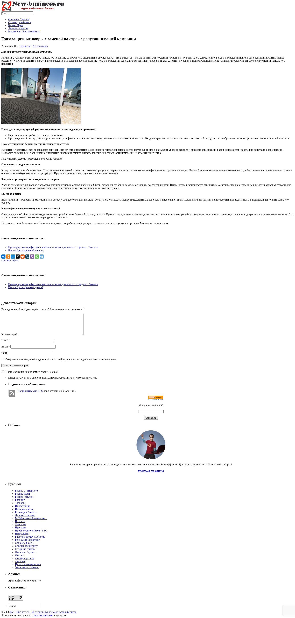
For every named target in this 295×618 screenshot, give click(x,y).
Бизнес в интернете (26, 490)
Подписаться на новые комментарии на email (31, 371)
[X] (18, 256)
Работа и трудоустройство (30, 536)
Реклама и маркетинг (27, 539)
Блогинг (20, 499)
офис (15, 260)
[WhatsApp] (37, 256)
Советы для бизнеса (19, 22)
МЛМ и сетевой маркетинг (31, 518)
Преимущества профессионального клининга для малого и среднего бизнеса (53, 247)
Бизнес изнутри (24, 496)
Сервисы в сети (24, 542)
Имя (4, 340)
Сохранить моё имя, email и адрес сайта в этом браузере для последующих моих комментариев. (61, 359)
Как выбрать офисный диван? (25, 250)
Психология (22, 533)
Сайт (4, 352)
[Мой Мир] (13, 256)
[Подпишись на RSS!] (155, 399)
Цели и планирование (28, 564)
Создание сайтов (25, 549)
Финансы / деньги (18, 19)
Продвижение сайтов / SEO (31, 530)
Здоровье (20, 502)
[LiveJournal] (27, 256)
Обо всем (25, 46)
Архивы (13, 580)
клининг (6, 260)
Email (5, 346)
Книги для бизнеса (26, 512)
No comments (40, 46)
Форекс (19, 555)
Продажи (20, 527)
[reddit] (22, 256)
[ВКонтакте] (3, 256)
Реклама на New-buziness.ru (24, 31)
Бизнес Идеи (15, 25)
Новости (20, 521)
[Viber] (32, 256)
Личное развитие (18, 28)
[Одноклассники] (8, 256)
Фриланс (20, 561)
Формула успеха (24, 558)
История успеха (24, 509)
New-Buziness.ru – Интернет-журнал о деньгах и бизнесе (43, 611)
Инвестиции (22, 506)
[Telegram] (42, 256)
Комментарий (9, 334)
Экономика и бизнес (27, 567)
